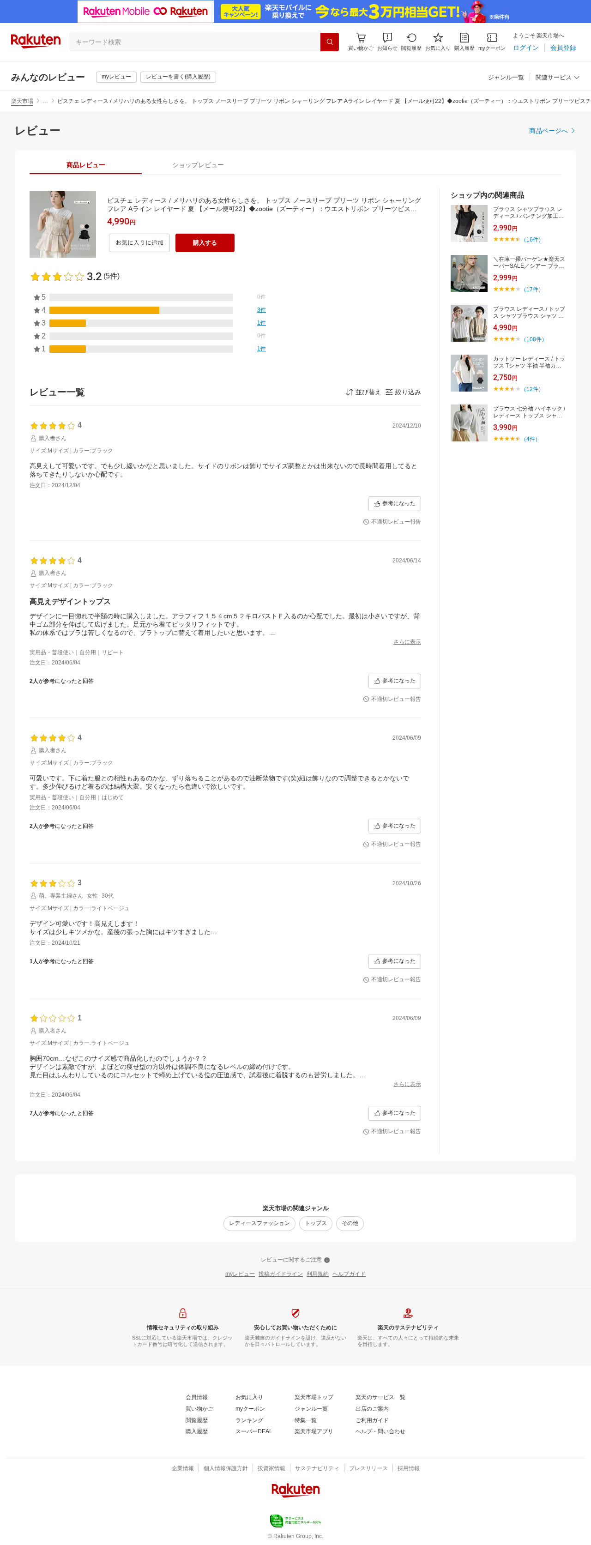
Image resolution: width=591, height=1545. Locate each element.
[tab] (86, 165)
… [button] (45, 101)
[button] (387, 41)
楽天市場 (22, 101)
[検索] (329, 42)
